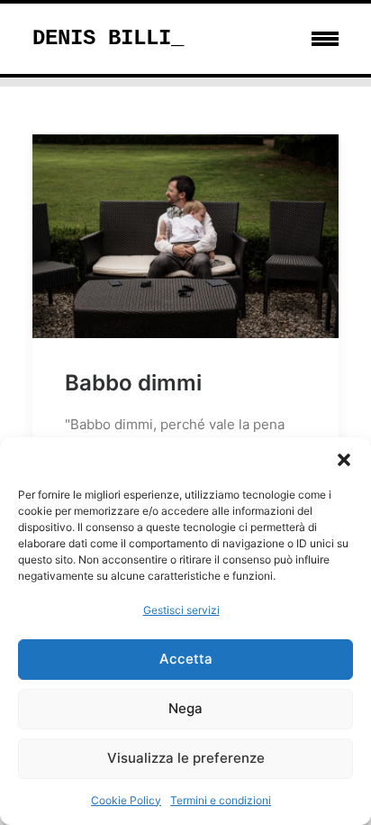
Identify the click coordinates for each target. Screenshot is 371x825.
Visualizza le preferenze (186, 757)
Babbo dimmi (133, 383)
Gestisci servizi (181, 610)
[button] (344, 460)
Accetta (186, 658)
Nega (185, 708)
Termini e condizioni (220, 800)
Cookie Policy (126, 800)
